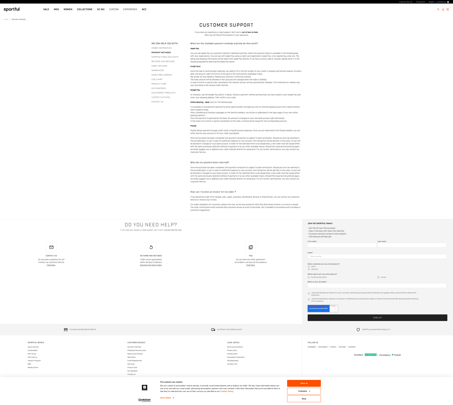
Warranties (157, 70)
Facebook (312, 347)
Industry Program (34, 361)
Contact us (157, 102)
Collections (84, 9)
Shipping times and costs (164, 57)
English (431, 2)
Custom (114, 9)
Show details (165, 398)
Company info (232, 364)
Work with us (32, 357)
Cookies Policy (226, 391)
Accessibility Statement (236, 357)
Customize (302, 391)
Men (56, 9)
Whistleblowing (232, 361)
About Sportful (33, 347)
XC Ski (101, 9)
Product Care (158, 84)
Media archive (33, 367)
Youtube (342, 347)
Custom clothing (160, 97)
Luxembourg (441, 2)
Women (68, 9)
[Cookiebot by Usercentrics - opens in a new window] (144, 400)
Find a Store (420, 2)
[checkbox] (377, 268)
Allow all (304, 383)
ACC (144, 9)
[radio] (377, 266)
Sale (46, 9)
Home (6, 19)
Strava (333, 347)
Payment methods (161, 52)
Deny (304, 399)
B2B (29, 364)
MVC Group (32, 354)
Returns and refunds (163, 61)
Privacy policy (232, 350)
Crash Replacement (161, 75)
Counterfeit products (163, 93)
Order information (161, 48)
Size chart (157, 79)
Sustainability (33, 350)
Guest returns (159, 66)
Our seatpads (158, 88)
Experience (130, 9)
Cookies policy (232, 354)
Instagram (322, 347)
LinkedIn (351, 347)
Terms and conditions (235, 347)
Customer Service (405, 2)
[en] (12, 9)
